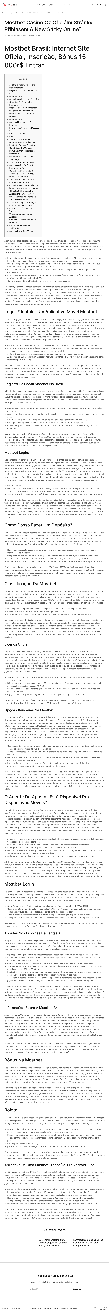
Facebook (96, 1307)
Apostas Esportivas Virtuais (21, 231)
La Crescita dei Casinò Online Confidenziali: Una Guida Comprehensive (88, 1243)
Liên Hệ (67, 5)
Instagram (103, 1309)
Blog (58, 5)
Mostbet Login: (16, 96)
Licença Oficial (15, 105)
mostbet (55, 340)
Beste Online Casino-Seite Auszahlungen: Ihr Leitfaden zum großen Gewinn (53, 1243)
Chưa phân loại (28, 35)
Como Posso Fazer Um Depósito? (24, 99)
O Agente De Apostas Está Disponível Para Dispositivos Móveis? (22, 114)
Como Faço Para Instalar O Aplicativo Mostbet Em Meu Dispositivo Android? (21, 174)
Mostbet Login (15, 119)
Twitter (105, 1307)
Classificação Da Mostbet (20, 102)
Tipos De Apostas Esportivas (22, 162)
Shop (51, 5)
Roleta (12, 136)
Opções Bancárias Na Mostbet (23, 108)
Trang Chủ (41, 5)
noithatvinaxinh (13, 35)
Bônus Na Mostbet (17, 134)
